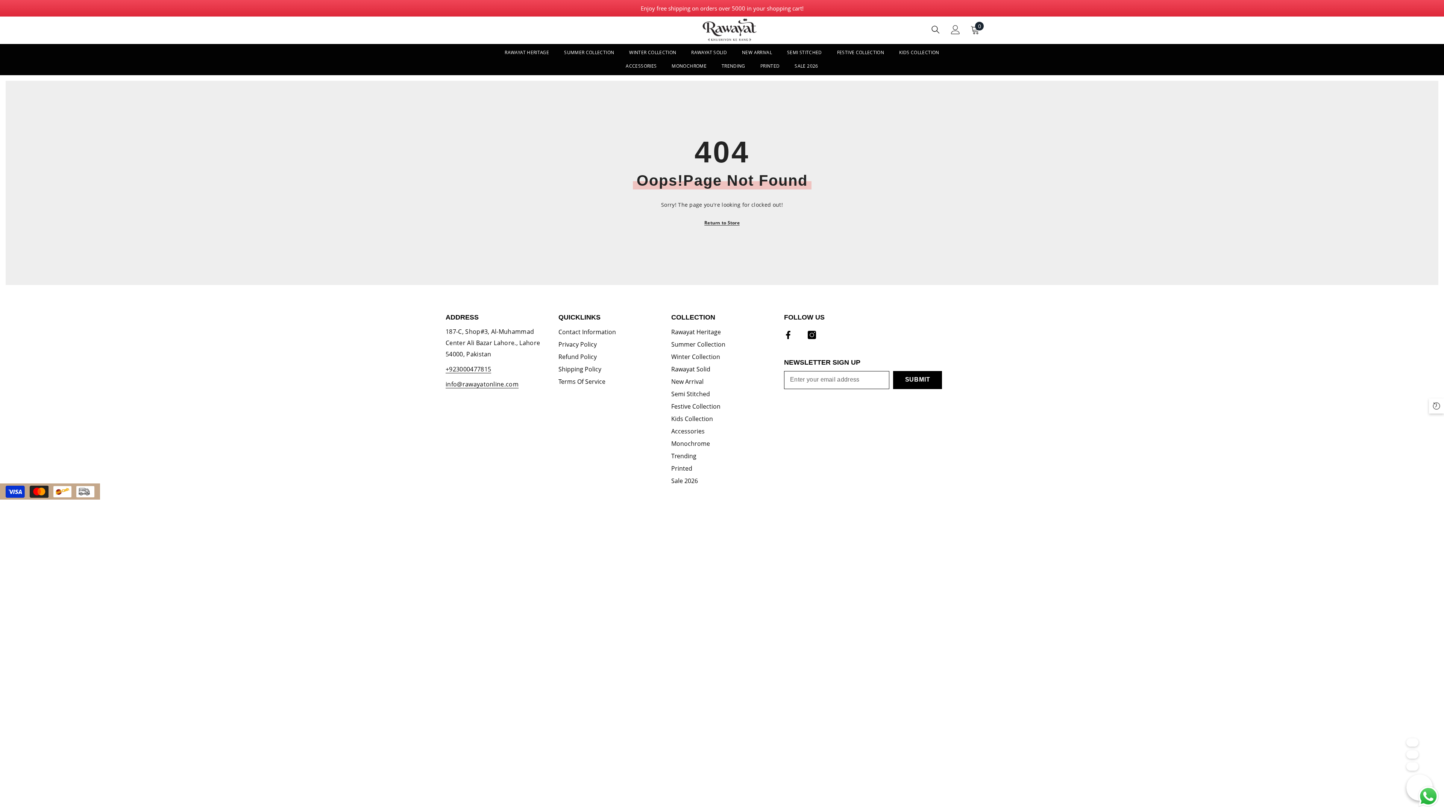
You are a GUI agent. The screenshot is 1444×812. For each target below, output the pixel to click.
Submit (917, 379)
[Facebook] (788, 335)
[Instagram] (812, 335)
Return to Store (722, 223)
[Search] (935, 29)
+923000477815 (468, 369)
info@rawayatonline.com (482, 384)
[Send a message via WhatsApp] (1428, 796)
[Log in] (955, 29)
